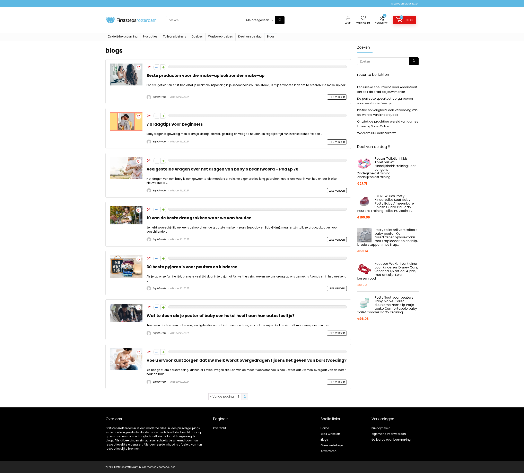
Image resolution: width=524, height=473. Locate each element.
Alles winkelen (330, 434)
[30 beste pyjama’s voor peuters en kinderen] (126, 257)
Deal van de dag (250, 36)
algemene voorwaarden (389, 434)
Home (325, 428)
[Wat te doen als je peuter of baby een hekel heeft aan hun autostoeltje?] (126, 306)
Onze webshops (332, 445)
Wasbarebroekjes (220, 36)
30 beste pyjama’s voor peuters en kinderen (192, 267)
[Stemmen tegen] (156, 67)
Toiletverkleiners (174, 36)
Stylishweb (159, 97)
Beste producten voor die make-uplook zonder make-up (205, 75)
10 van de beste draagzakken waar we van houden (199, 218)
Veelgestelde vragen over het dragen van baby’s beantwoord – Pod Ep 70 (222, 169)
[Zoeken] (280, 20)
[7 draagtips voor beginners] (126, 115)
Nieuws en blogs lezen (405, 3)
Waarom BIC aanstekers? (376, 133)
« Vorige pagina (222, 396)
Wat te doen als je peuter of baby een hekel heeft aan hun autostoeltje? (221, 315)
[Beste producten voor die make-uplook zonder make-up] (126, 66)
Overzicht (219, 428)
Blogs (270, 36)
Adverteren (329, 451)
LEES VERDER (337, 97)
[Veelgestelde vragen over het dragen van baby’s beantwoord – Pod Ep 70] (126, 159)
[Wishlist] (363, 18)
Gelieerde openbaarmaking (391, 440)
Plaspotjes (150, 36)
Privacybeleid (381, 428)
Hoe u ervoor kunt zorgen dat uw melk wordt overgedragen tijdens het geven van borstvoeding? (247, 360)
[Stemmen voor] (163, 67)
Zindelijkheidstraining (123, 36)
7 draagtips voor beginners (175, 124)
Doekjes (197, 36)
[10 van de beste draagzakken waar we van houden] (126, 208)
